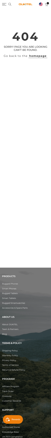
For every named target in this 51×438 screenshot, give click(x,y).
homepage (38, 56)
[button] (41, 4)
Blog (4, 334)
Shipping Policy (10, 350)
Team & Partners (10, 329)
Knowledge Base (10, 432)
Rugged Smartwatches (13, 303)
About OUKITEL (10, 324)
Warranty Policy (10, 355)
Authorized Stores (11, 427)
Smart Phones (9, 288)
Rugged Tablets (10, 293)
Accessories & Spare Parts (15, 308)
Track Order (8, 391)
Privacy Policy (9, 360)
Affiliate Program (10, 386)
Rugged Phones (10, 283)
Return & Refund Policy (13, 370)
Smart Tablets (9, 298)
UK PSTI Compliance (12, 436)
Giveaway (7, 396)
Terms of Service (10, 365)
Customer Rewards (11, 401)
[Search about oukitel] (9, 4)
